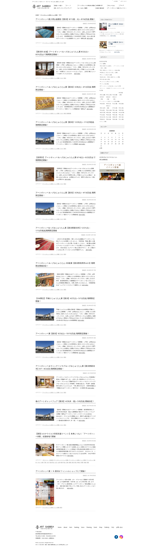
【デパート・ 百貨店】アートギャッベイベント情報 (55, 460)
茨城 (102, 110)
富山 (53, 462)
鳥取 (88, 462)
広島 (67, 462)
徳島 (70, 462)
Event (95, 527)
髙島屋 (108, 97)
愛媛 (102, 119)
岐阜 (62, 462)
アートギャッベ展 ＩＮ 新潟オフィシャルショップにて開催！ (61, 471)
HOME (37, 15)
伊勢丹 (102, 97)
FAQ (112, 527)
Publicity (106, 527)
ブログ (61, 43)
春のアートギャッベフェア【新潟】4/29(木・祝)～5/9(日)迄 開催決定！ (65, 401)
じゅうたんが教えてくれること (108, 81)
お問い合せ (119, 527)
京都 (42, 462)
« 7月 (100, 148)
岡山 (64, 462)
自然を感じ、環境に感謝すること (109, 77)
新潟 (65, 43)
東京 (75, 462)
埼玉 (108, 95)
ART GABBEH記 (103, 159)
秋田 (108, 103)
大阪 (102, 115)
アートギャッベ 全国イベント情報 (48, 15)
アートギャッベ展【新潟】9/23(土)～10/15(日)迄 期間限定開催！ (62, 333)
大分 (48, 462)
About (65, 527)
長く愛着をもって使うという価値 (109, 70)
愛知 (108, 112)
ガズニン (101, 121)
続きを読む (90, 38)
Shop (100, 527)
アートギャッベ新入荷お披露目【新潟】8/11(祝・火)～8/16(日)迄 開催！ (65, 19)
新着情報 (69, 113)
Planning (89, 527)
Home (59, 527)
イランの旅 (103, 84)
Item (70, 527)
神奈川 (79, 462)
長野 (82, 462)
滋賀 (114, 112)
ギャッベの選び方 (105, 75)
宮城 (50, 462)
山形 (59, 462)
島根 (114, 115)
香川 (121, 117)
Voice (82, 527)
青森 (85, 462)
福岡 (114, 119)
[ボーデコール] (45, 529)
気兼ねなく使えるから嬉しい (108, 72)
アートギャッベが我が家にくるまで (109, 86)
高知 (108, 119)
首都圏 (121, 92)
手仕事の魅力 (104, 79)
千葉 (45, 462)
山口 (56, 462)
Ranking (76, 527)
